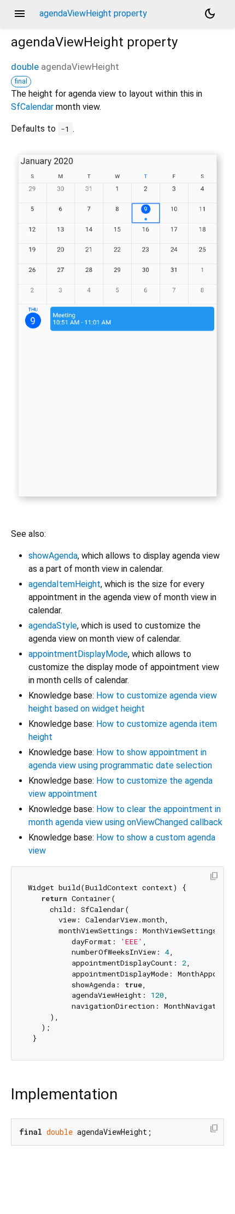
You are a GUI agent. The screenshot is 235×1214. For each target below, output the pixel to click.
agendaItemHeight (64, 584)
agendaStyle (52, 625)
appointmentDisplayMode (78, 654)
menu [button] (19, 13)
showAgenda (53, 555)
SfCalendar (32, 107)
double (25, 66)
